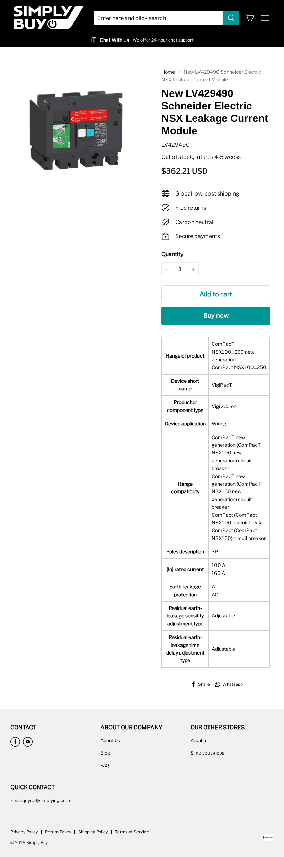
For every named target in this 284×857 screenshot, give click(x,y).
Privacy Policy (24, 832)
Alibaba (198, 740)
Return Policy (58, 832)
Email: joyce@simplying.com (40, 800)
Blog (105, 753)
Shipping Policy (93, 832)
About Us (110, 740)
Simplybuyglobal (207, 753)
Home (168, 72)
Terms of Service (132, 832)
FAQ (104, 765)
